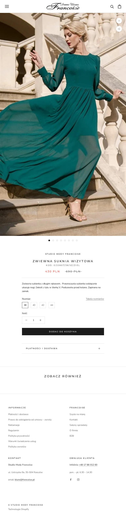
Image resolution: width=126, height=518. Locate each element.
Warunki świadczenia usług (22, 441)
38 (25, 305)
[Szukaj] (112, 6)
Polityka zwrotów (17, 446)
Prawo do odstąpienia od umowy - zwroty (30, 419)
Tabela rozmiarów (95, 298)
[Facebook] (71, 479)
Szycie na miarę (77, 414)
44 (51, 305)
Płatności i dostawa (42, 348)
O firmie (74, 430)
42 (43, 305)
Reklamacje (14, 425)
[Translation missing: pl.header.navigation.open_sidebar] (7, 6)
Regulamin (13, 430)
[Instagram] (78, 479)
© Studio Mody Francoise (25, 505)
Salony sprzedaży (78, 425)
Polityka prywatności (19, 435)
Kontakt (74, 419)
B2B (72, 435)
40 (34, 305)
